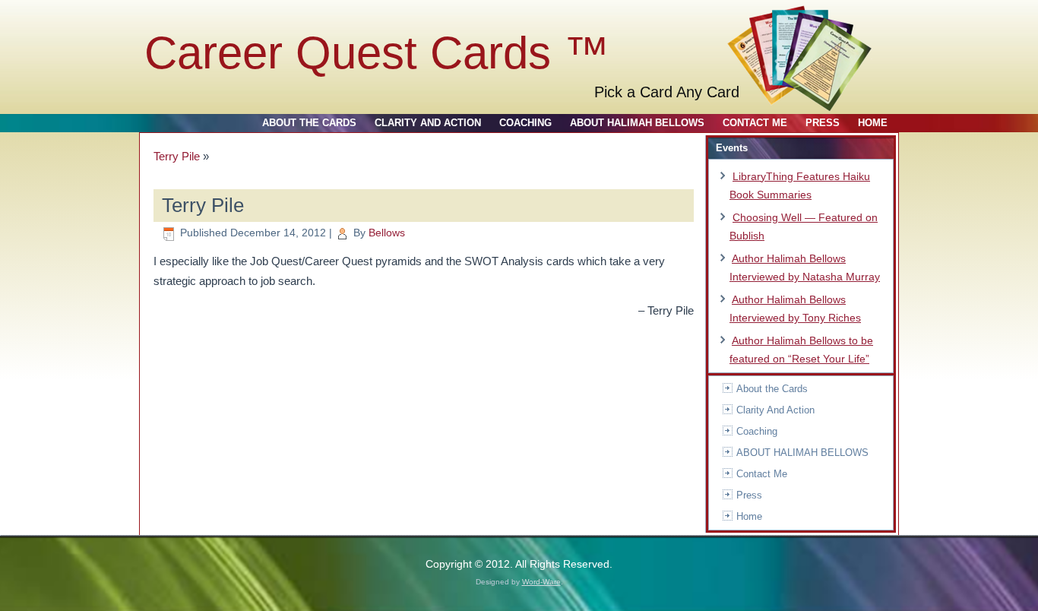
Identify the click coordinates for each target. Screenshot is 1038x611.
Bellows (387, 232)
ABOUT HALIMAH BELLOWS (637, 122)
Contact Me (755, 122)
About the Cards (309, 122)
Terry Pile (176, 156)
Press (822, 122)
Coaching (525, 122)
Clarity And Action (428, 122)
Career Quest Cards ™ (376, 52)
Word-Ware (541, 582)
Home (873, 122)
